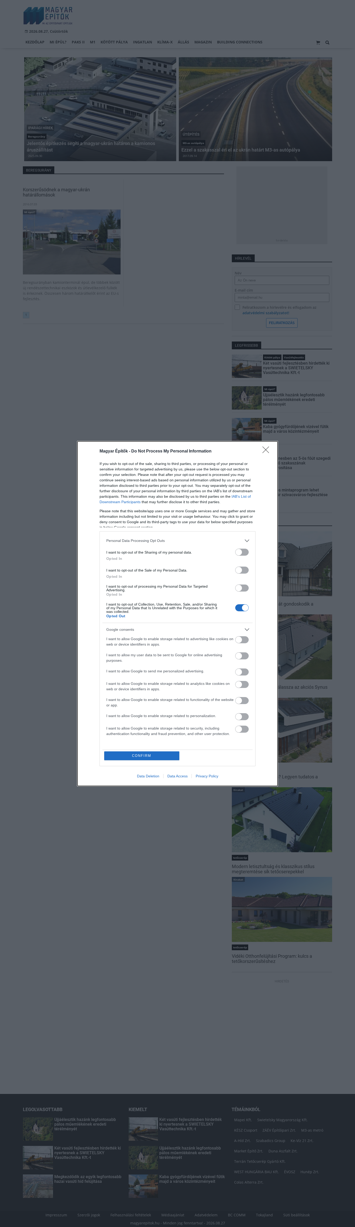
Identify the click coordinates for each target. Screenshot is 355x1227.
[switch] (242, 552)
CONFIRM (141, 756)
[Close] (267, 451)
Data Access (177, 776)
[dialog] (177, 613)
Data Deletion (148, 776)
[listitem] (177, 540)
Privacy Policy (207, 776)
